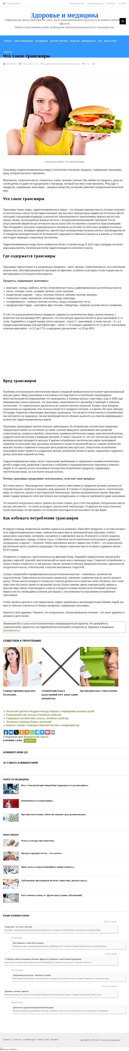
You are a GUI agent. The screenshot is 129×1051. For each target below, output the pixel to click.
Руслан (108, 954)
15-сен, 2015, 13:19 (29, 63)
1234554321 (11, 63)
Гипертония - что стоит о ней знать (18, 927)
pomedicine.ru (12, 630)
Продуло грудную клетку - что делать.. (42, 853)
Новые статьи (43, 1039)
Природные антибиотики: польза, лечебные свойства (37, 718)
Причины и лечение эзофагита (16, 991)
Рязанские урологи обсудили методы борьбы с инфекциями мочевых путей (50, 711)
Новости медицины (23, 41)
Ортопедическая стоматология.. (99, 690)
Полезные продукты (71, 63)
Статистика (17, 1039)
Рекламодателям (95, 3)
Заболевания (41, 41)
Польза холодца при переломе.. (38, 840)
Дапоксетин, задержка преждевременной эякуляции (33, 1007)
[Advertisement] (64, 356)
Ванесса (107, 921)
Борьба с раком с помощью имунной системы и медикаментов (42, 725)
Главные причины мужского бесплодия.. (19, 692)
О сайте (122, 3)
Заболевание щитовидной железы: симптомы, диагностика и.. (54, 880)
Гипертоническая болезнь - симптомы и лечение (32, 975)
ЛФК (100, 41)
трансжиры (30, 741)
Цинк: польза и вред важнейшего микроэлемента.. (48, 866)
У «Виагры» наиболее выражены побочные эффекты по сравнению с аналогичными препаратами (43, 959)
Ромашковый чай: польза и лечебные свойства (33, 714)
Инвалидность (89, 41)
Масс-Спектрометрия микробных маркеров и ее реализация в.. (55, 785)
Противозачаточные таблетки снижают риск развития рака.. (54, 814)
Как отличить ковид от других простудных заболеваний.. (52, 895)
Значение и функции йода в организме (29, 721)
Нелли (14, 937)
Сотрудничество (77, 3)
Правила (55, 1039)
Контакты (111, 3)
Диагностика (110, 41)
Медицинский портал (36, 736)
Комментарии (29, 1039)
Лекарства (75, 41)
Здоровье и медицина (64, 15)
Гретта (14, 970)
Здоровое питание (59, 41)
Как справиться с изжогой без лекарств (28, 943)
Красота (8, 52)
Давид (14, 1002)
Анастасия (106, 986)
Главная (8, 41)
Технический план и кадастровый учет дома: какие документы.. (60, 694)
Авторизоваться (14, 3)
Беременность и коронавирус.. (37, 800)
